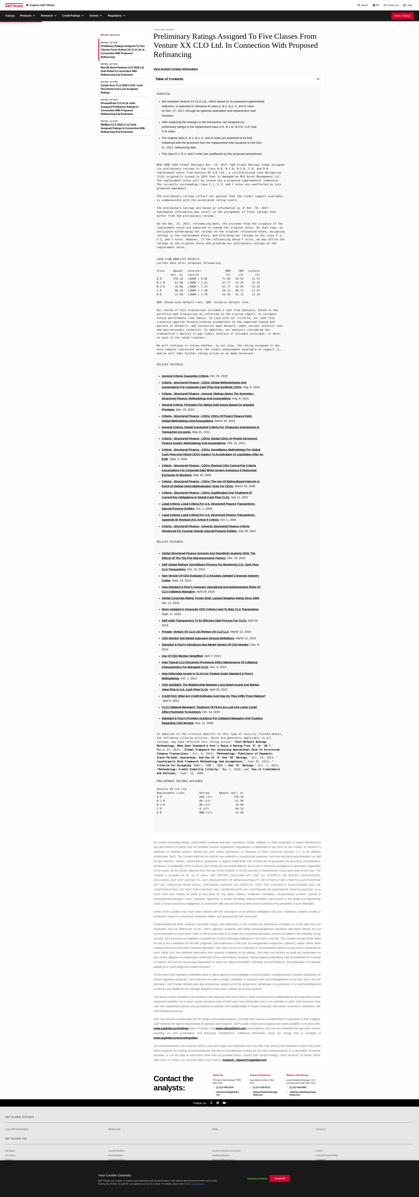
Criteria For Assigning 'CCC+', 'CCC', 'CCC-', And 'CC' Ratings (205, 765)
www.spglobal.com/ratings (171, 1028)
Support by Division (220, 1155)
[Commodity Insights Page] (212, 1103)
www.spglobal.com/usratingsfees (176, 1038)
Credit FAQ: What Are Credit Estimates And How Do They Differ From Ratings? (214, 696)
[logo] (14, 5)
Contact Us (393, 5)
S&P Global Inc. (16, 1138)
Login (409, 5)
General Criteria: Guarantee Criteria (185, 376)
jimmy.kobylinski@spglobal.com (265, 1093)
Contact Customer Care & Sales (226, 1151)
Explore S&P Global (42, 5)
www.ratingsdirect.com (231, 1028)
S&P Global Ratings (19, 1117)
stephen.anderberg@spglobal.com (303, 1093)
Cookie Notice (198, 1184)
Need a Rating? (402, 15)
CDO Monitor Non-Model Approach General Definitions (198, 638)
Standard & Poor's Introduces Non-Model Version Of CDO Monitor (205, 644)
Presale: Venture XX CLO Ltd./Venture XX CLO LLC (195, 631)
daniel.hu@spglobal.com (227, 1093)
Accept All (280, 1178)
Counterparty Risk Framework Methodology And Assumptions (199, 761)
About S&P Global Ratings (17, 1129)
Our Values (10, 1151)
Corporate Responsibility (327, 1155)
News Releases (116, 1155)
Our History (10, 1155)
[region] (209, 1178)
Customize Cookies (257, 1178)
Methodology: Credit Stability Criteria (188, 769)
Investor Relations (117, 1151)
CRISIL (215, 1129)
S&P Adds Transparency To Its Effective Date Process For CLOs (204, 620)
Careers (319, 1151)
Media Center (115, 1129)
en (377, 5)
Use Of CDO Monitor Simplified (182, 656)
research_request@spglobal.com (244, 1060)
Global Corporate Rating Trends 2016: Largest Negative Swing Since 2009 (210, 598)
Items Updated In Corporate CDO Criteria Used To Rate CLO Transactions (210, 609)
